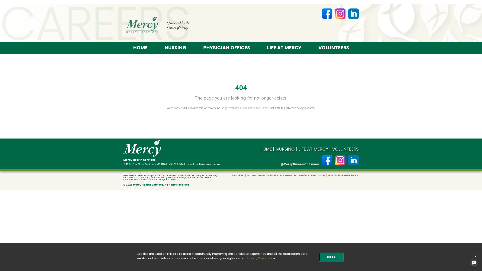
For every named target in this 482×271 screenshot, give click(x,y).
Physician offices (226, 47)
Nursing (175, 47)
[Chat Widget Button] (474, 263)
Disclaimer (238, 175)
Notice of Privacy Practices (310, 175)
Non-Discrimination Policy (342, 175)
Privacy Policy (256, 258)
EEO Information (255, 175)
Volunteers (333, 47)
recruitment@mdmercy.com (203, 164)
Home (140, 47)
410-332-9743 (177, 164)
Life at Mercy (284, 47)
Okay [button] (331, 257)
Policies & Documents (279, 175)
